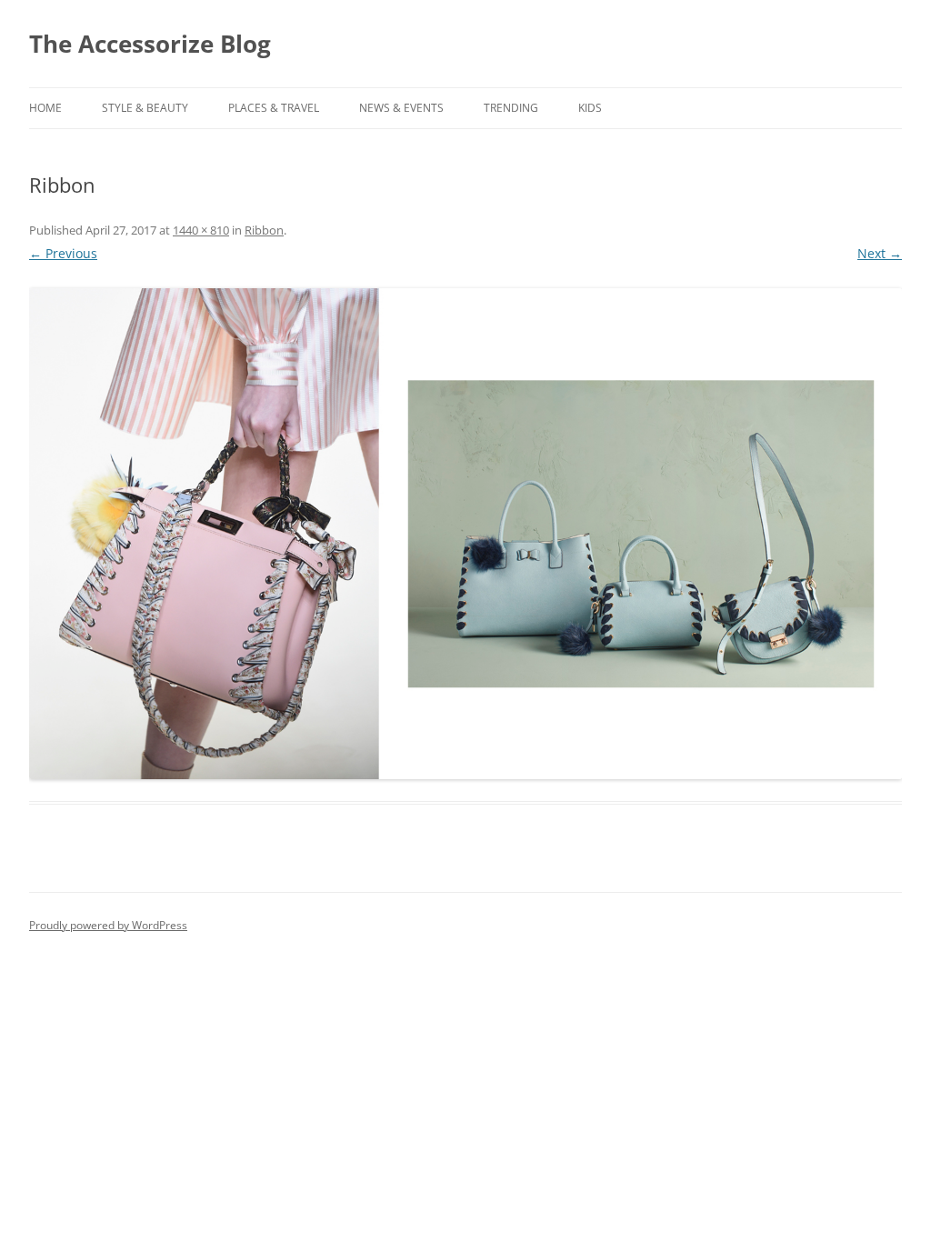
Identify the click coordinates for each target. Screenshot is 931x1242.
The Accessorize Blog (150, 43)
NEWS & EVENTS (401, 107)
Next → (879, 253)
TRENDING (511, 107)
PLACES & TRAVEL (273, 107)
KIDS (590, 107)
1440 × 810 (201, 230)
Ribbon (264, 230)
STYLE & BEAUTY (145, 107)
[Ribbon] (465, 533)
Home (45, 107)
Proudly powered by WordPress (108, 925)
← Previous (63, 253)
